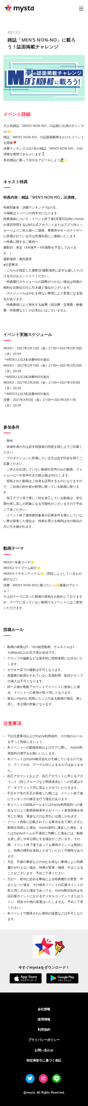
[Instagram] (43, 1078)
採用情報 (44, 1019)
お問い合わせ (44, 1050)
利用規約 (44, 1029)
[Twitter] (30, 1078)
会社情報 (44, 1009)
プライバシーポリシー (44, 1039)
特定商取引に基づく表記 (44, 1060)
